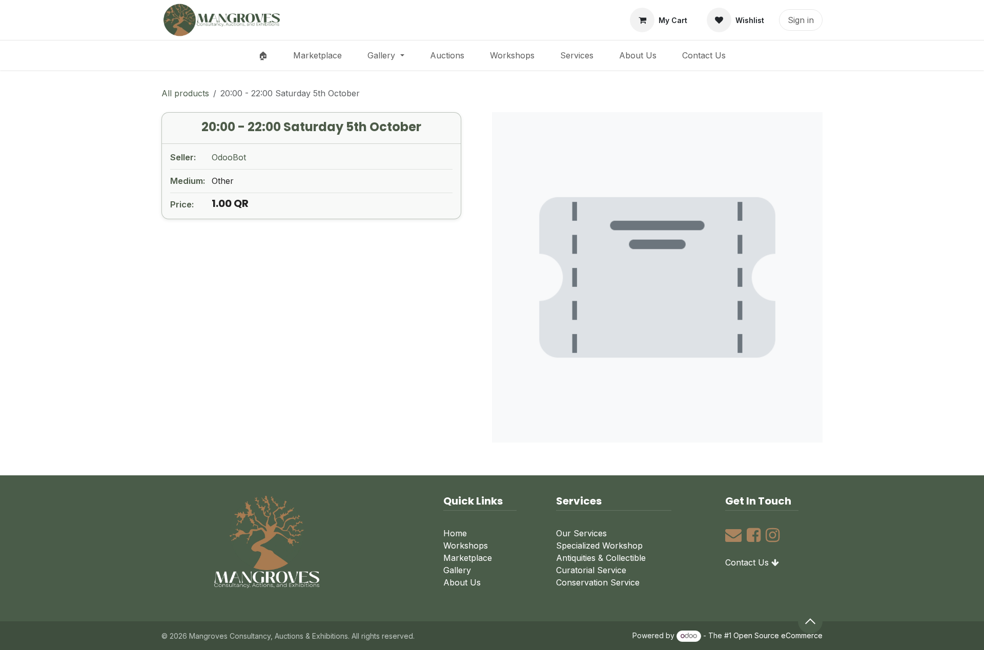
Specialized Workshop (599, 545)
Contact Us (747, 562)
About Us (462, 582)
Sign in (801, 20)
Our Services (581, 533)
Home (455, 533)
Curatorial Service (591, 570)
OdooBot (229, 157)
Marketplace (467, 558)
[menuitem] (262, 55)
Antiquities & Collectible (601, 558)
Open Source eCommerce (778, 635)
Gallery (457, 570)
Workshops (465, 545)
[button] (810, 621)
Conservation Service (598, 582)
